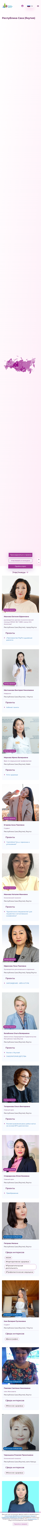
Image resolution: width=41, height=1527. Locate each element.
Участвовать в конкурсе (20, 561)
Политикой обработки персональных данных (20, 1516)
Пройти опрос (20, 566)
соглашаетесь (32, 1519)
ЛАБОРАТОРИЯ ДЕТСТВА (16, 1056)
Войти (22, 6)
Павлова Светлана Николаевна (17, 1388)
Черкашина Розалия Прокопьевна (18, 1455)
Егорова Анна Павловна (14, 825)
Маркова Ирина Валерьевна (16, 757)
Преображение (12, 1193)
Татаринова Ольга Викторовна (17, 1106)
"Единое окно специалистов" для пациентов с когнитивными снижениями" (19, 914)
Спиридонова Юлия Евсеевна (16, 1176)
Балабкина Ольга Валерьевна (16, 1033)
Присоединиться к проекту (21, 555)
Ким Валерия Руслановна (15, 1321)
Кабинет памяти (12, 707)
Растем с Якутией (13, 1053)
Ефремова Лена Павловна (15, 966)
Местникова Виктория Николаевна (19, 690)
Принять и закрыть (20, 1524)
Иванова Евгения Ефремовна (16, 617)
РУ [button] (32, 6)
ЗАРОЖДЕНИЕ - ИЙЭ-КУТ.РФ (17, 983)
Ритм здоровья (12, 775)
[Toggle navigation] (38, 6)
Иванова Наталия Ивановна (16, 894)
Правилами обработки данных (12, 1517)
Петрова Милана (11, 1243)
